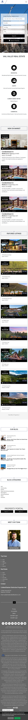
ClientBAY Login (14, 615)
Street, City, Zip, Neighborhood (10, 16)
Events (2, 489)
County (3, 574)
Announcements (5, 494)
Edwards (4, 563)
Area (3, 580)
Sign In (20, 511)
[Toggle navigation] (26, 2)
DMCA (14, 613)
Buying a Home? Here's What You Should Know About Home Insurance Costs (14, 440)
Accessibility (14, 611)
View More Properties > (14, 415)
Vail (2, 486)
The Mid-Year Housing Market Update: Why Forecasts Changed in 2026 (13, 459)
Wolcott (4, 566)
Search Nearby (14, 40)
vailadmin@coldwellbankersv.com (12, 594)
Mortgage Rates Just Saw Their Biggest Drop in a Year (14, 469)
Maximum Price (7, 25)
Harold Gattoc (13, 465)
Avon (3, 559)
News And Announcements (7, 491)
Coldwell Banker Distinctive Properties (17, 455)
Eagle (3, 561)
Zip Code (4, 577)
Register (6, 511)
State (3, 572)
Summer (3, 497)
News (2, 496)
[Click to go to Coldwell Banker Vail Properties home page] (2, 2)
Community (4, 488)
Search (16, 36)
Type (4, 29)
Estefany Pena (13, 435)
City (3, 576)
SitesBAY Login (14, 618)
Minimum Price (7, 21)
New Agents (4, 492)
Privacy (14, 609)
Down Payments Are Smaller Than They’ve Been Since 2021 (13, 449)
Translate (24, 710)
